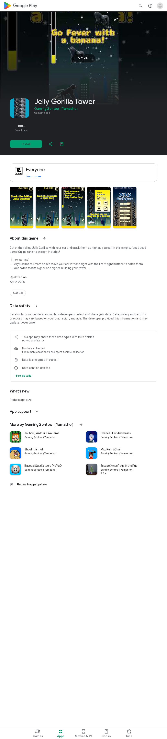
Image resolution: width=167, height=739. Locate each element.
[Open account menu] (160, 6)
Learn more (33, 176)
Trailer (83, 58)
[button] (21, 207)
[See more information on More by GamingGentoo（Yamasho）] (81, 424)
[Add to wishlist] (62, 144)
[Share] (50, 144)
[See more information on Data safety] (36, 306)
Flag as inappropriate (28, 484)
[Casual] (18, 293)
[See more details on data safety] (23, 375)
